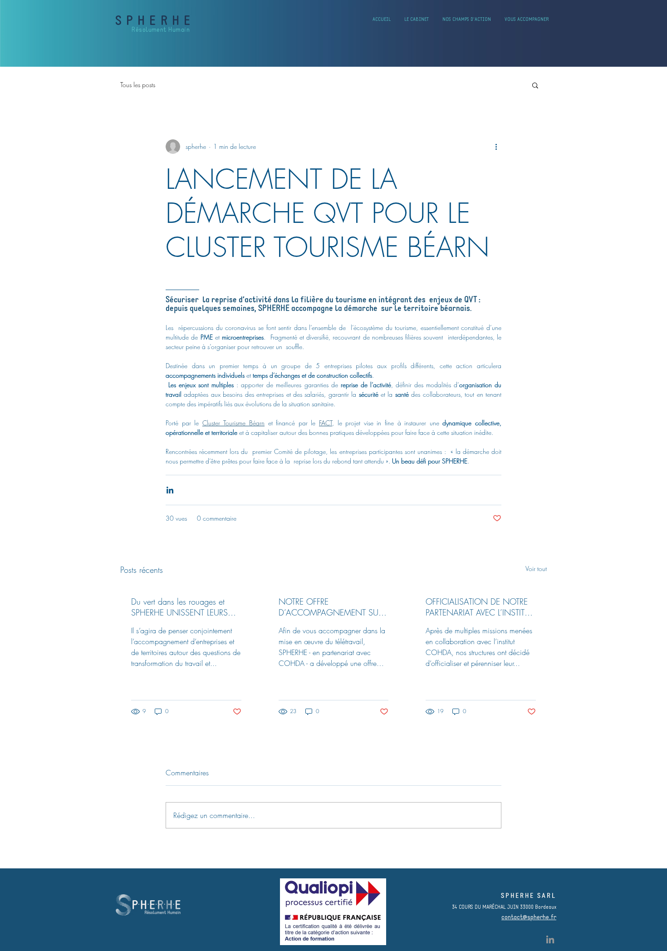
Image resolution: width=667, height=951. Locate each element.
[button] (535, 85)
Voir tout (536, 568)
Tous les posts (137, 84)
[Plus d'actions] (495, 146)
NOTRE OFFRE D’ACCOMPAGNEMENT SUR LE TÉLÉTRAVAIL (331, 607)
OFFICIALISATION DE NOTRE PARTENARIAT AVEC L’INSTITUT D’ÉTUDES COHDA (480, 607)
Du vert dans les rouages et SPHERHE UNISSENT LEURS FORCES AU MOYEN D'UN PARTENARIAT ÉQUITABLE (179, 607)
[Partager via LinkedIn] (170, 490)
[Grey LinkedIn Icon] (550, 939)
